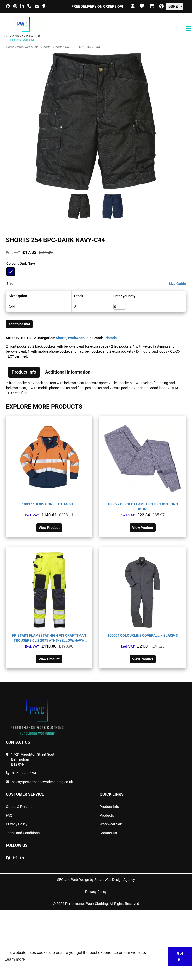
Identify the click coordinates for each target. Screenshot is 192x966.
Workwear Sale (28, 47)
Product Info (109, 807)
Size (10, 284)
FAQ (9, 815)
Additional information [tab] (67, 372)
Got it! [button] (180, 956)
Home (10, 47)
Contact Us (108, 833)
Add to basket (19, 324)
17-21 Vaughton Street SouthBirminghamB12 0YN (33, 759)
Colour (11, 263)
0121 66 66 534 (24, 773)
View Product (49, 528)
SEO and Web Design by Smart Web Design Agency (96, 880)
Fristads (110, 338)
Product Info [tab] (24, 372)
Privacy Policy (17, 824)
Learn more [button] (15, 959)
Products (107, 815)
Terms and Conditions (23, 833)
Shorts (46, 47)
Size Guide (177, 284)
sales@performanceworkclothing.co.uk (42, 782)
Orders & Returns (19, 807)
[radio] (10, 271)
